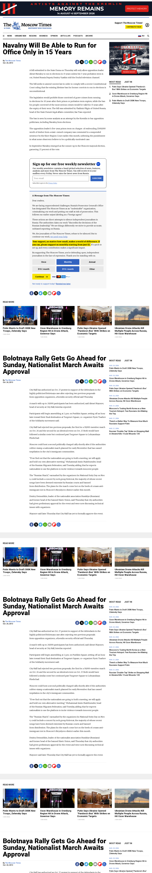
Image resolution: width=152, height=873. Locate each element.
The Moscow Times (13, 61)
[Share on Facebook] (77, 62)
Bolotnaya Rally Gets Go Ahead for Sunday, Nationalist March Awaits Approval (54, 364)
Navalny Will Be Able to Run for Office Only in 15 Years (49, 48)
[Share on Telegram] (86, 62)
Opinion (54, 36)
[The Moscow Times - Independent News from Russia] (27, 25)
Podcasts (78, 36)
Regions (33, 36)
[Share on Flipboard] (100, 62)
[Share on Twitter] (82, 62)
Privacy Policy (52, 183)
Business (43, 36)
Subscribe (97, 178)
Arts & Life (65, 36)
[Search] (148, 36)
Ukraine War (20, 36)
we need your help (58, 236)
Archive (89, 36)
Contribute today (133, 27)
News (9, 36)
